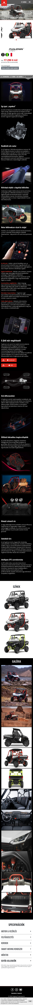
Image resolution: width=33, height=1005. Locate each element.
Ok (30, 1001)
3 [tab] (17, 39)
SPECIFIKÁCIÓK (29, 76)
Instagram (16, 989)
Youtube (20, 989)
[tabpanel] (16, 12)
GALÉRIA (20, 76)
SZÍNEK (13, 76)
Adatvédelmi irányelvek (16, 993)
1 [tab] (14, 39)
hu (30, 2)
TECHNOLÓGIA (6, 76)
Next (31, 12)
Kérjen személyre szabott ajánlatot (10, 68)
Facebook (12, 989)
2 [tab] (16, 39)
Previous (2, 12)
